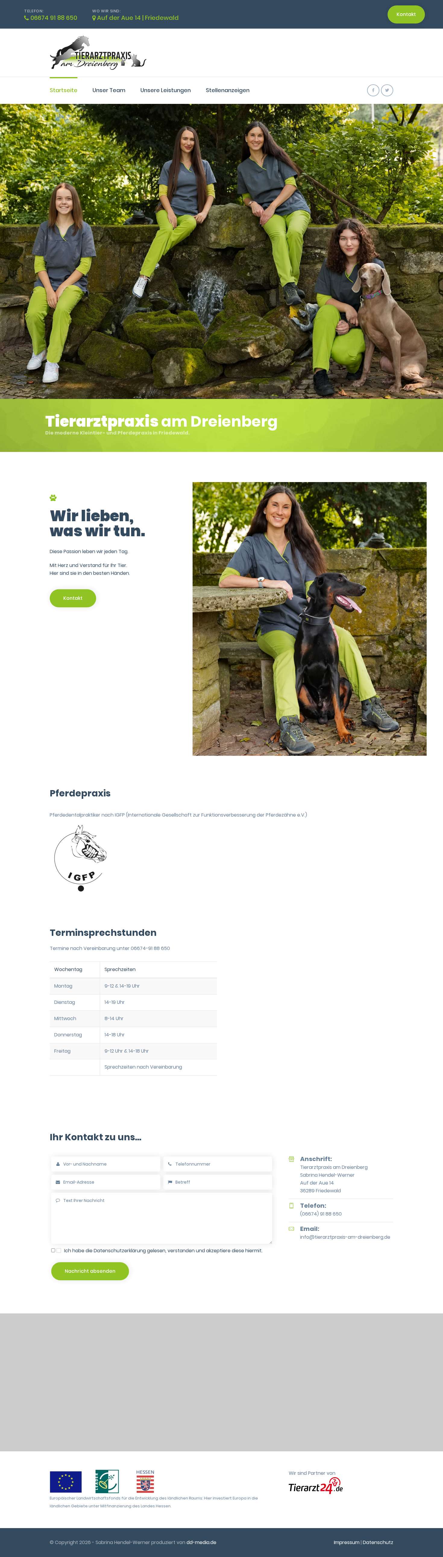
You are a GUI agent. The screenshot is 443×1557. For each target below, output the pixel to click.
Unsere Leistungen (165, 90)
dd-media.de (201, 1542)
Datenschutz (378, 1542)
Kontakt (406, 14)
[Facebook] (373, 90)
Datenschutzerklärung (120, 1250)
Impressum (347, 1542)
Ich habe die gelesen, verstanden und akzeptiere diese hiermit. (163, 1250)
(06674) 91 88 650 (321, 1213)
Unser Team (109, 90)
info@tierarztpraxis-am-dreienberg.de (345, 1237)
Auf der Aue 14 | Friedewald (137, 18)
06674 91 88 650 (53, 18)
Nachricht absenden (90, 1271)
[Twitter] (387, 90)
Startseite (63, 90)
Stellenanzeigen (228, 90)
